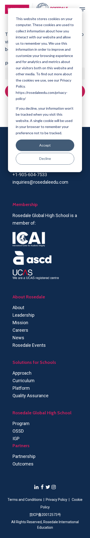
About (18, 307)
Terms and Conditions (25, 500)
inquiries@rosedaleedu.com (40, 182)
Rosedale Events (29, 345)
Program (21, 423)
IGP (16, 438)
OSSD (18, 431)
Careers (20, 330)
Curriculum (23, 380)
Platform (21, 388)
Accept (45, 145)
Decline (45, 158)
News (18, 337)
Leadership (23, 315)
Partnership (24, 456)
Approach (22, 373)
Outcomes (23, 463)
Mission (20, 322)
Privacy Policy (57, 500)
